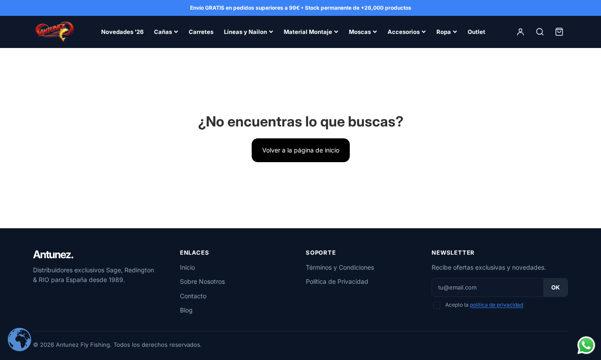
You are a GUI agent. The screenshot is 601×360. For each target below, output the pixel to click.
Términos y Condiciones (340, 267)
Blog (186, 310)
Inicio (187, 267)
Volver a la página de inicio (300, 150)
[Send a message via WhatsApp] (586, 345)
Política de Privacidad (337, 281)
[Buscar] (540, 32)
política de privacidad (496, 304)
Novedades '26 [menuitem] (122, 31)
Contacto (193, 296)
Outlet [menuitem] (476, 31)
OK (555, 287)
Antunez (53, 254)
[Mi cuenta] (520, 32)
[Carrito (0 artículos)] (559, 32)
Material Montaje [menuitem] (308, 31)
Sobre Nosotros (202, 281)
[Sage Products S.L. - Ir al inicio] (54, 32)
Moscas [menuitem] (360, 31)
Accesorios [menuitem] (404, 31)
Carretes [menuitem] (201, 31)
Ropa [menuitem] (443, 31)
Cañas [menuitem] (163, 31)
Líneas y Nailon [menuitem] (245, 31)
